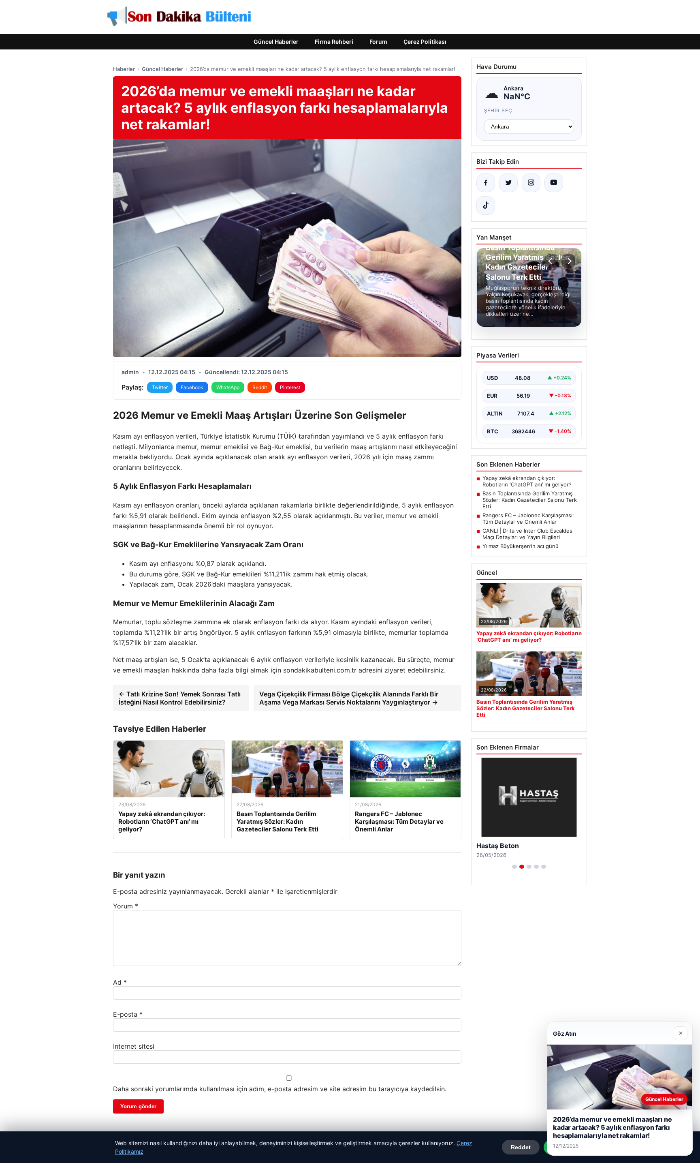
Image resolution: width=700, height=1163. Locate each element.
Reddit (259, 387)
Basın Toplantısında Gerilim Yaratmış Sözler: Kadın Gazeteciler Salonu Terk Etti (529, 500)
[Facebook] (485, 182)
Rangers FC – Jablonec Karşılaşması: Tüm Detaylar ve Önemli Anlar (528, 518)
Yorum (125, 906)
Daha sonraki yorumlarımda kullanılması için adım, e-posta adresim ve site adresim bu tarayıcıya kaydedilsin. (279, 1089)
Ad (120, 982)
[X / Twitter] (508, 182)
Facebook (192, 387)
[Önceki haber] (551, 261)
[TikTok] (485, 205)
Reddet (521, 1147)
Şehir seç (498, 110)
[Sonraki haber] (568, 261)
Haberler (124, 69)
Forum (378, 41)
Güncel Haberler (276, 41)
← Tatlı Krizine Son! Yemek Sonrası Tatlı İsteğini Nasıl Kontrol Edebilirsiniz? (180, 698)
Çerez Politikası (424, 41)
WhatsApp (227, 387)
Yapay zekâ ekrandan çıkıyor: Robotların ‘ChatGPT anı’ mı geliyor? (527, 481)
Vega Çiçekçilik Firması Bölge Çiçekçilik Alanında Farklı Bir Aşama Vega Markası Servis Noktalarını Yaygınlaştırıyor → (348, 698)
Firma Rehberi (334, 41)
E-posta (128, 1014)
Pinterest (290, 387)
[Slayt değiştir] (514, 867)
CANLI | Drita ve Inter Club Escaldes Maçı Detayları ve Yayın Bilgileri (527, 533)
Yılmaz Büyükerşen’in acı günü (520, 546)
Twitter (160, 387)
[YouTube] (553, 182)
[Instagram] (531, 182)
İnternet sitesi (133, 1046)
